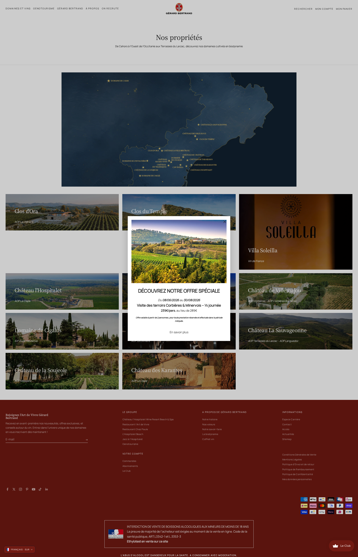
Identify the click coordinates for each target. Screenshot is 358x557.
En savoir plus (179, 332)
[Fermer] (224, 221)
